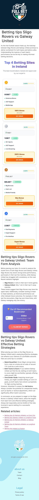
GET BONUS (19, 116)
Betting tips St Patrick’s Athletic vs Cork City (20, 415)
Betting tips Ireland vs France (15, 428)
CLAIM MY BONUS (20, 327)
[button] (19, 24)
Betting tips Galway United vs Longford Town (20, 417)
